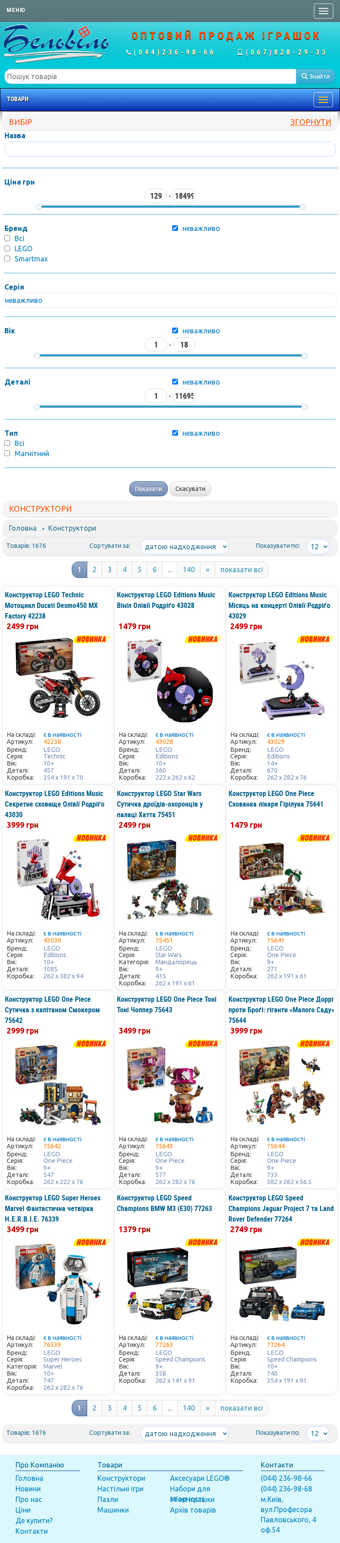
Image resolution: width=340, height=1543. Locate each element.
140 (189, 569)
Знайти (319, 76)
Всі (19, 238)
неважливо (201, 331)
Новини (28, 1489)
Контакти (31, 1531)
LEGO (23, 249)
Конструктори (72, 528)
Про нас (28, 1499)
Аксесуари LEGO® (200, 1478)
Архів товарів (193, 1510)
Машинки (113, 1510)
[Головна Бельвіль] (56, 43)
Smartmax (31, 259)
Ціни (23, 1510)
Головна (23, 528)
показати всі (241, 569)
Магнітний (32, 453)
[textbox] (150, 76)
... (170, 569)
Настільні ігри (120, 1489)
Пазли (107, 1499)
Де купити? (34, 1520)
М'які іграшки (192, 1499)
